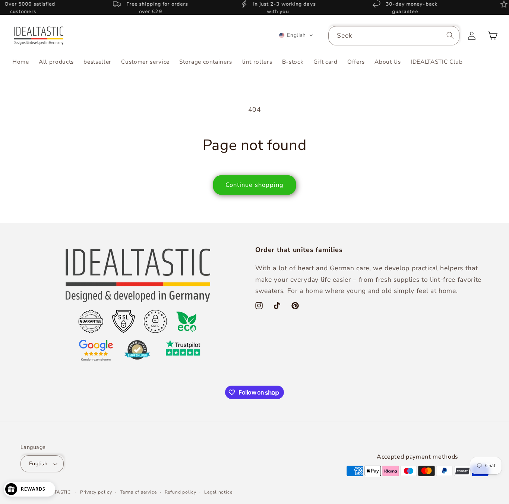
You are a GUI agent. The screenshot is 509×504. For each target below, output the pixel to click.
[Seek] (450, 35)
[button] (296, 35)
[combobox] (394, 35)
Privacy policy (96, 492)
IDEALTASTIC (55, 492)
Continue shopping (254, 185)
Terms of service (138, 492)
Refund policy (180, 492)
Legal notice (218, 492)
